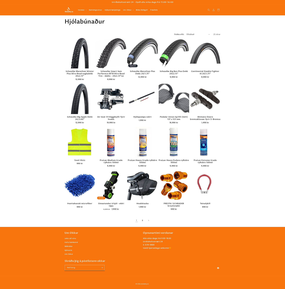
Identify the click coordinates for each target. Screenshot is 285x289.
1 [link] (136, 220)
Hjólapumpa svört (142, 117)
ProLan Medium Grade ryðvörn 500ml (111, 161)
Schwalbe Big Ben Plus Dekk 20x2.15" (174, 72)
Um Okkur (69, 254)
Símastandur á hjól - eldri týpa (111, 204)
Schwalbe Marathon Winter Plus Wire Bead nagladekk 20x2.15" (80, 73)
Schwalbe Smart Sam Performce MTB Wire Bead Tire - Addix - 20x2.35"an (111, 73)
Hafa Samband (71, 242)
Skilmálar (69, 246)
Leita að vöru (70, 238)
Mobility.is (145, 284)
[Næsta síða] (148, 220)
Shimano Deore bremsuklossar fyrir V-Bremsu (205, 118)
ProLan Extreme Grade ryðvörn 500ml (205, 161)
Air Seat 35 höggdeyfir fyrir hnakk (111, 118)
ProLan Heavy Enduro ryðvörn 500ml (174, 161)
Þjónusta (68, 250)
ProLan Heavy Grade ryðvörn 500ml (142, 161)
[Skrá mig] (102, 267)
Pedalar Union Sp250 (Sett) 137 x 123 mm (174, 118)
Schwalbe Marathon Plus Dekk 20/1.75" (142, 72)
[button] (82, 10)
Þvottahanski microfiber (79, 203)
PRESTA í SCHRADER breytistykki (174, 204)
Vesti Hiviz (79, 160)
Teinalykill (205, 203)
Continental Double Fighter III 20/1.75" (205, 72)
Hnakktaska (142, 203)
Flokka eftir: (179, 34)
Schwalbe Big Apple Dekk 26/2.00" (80, 118)
